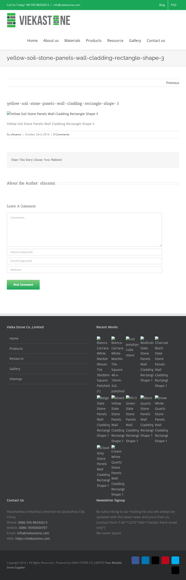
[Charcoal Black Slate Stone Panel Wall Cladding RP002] (161, 362)
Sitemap (16, 379)
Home (14, 338)
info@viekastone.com (66, 5)
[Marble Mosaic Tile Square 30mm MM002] (103, 365)
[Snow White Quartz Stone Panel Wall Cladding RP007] (161, 419)
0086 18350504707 (33, 527)
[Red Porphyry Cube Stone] (132, 347)
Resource (17, 358)
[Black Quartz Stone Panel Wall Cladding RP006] (147, 417)
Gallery (15, 369)
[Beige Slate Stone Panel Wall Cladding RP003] (103, 417)
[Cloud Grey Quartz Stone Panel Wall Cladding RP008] (103, 466)
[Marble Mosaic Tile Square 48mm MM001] (118, 365)
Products (16, 348)
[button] (172, 40)
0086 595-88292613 (32, 522)
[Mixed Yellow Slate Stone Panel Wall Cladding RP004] (118, 419)
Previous (172, 83)
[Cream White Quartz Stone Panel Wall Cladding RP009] (118, 471)
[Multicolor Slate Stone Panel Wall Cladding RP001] (147, 360)
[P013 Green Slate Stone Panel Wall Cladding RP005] (132, 419)
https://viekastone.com (32, 538)
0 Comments (61, 134)
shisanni (16, 134)
